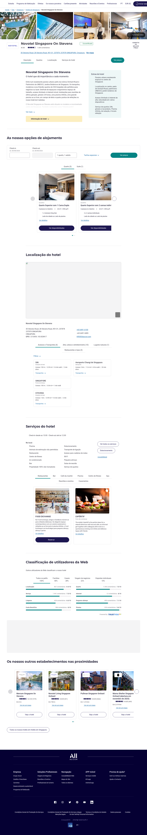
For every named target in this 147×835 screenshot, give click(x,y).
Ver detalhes (39, 533)
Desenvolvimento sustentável (23, 786)
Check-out (37, 149)
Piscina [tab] (80, 476)
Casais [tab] (67, 579)
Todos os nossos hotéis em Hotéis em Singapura (28, 730)
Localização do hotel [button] (43, 255)
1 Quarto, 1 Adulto (63, 155)
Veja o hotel (29, 715)
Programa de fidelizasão (21, 789)
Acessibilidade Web (67, 776)
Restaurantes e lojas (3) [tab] (74, 350)
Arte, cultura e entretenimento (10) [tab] (76, 345)
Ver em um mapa (25, 705)
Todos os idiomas (67, 783)
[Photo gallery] (73, 25)
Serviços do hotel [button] (40, 426)
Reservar (51, 540)
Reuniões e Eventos (43, 779)
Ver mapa (90, 53)
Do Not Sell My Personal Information (82, 814)
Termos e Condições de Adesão (96, 812)
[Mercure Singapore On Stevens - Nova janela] (29, 681)
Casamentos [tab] (83, 481)
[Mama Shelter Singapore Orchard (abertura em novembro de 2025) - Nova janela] (125, 681)
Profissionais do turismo (45, 783)
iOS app (88, 779)
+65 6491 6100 (82, 330)
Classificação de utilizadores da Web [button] (57, 562)
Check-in (15, 149)
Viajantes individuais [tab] (103, 579)
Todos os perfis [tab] (42, 579)
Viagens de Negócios (44, 776)
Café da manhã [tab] (66, 476)
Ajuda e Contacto (115, 779)
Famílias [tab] (56, 579)
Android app (90, 783)
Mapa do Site (65, 779)
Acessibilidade (102, 457)
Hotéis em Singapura (33, 10)
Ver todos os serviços (108, 444)
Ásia (13, 10)
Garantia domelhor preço (135, 45)
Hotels (7, 10)
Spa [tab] (107, 476)
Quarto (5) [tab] (68, 166)
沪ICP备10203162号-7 (80, 820)
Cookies (127, 812)
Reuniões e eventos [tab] (66, 481)
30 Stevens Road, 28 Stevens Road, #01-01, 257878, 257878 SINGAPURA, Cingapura (53, 53)
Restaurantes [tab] (43, 476)
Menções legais (60, 814)
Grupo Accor (17, 776)
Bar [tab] (54, 476)
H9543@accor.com (84, 337)
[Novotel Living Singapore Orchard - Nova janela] (61, 681)
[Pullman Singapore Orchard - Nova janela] (93, 681)
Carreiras (16, 783)
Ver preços (118, 60)
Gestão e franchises (20, 779)
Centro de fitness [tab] (94, 476)
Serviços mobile (91, 776)
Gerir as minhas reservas (118, 776)
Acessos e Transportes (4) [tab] (48, 345)
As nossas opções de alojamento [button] (34, 138)
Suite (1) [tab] (80, 166)
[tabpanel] (73, 204)
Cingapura (20, 10)
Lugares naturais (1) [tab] (101, 345)
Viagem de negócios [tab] (82, 579)
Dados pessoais (115, 812)
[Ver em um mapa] (73, 290)
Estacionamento (106, 450)
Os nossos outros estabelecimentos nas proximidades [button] (52, 662)
